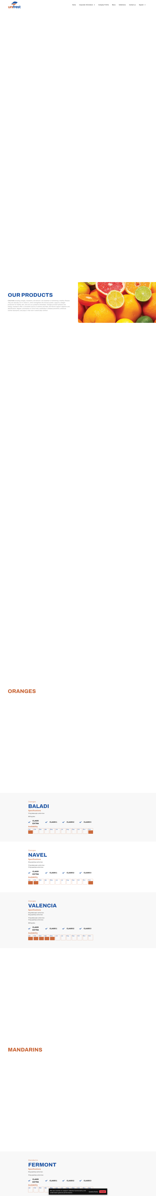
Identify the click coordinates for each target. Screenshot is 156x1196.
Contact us (132, 5)
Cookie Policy (93, 1191)
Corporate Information (86, 5)
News (114, 5)
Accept (102, 1191)
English (141, 5)
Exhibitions (122, 5)
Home (74, 5)
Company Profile (103, 5)
